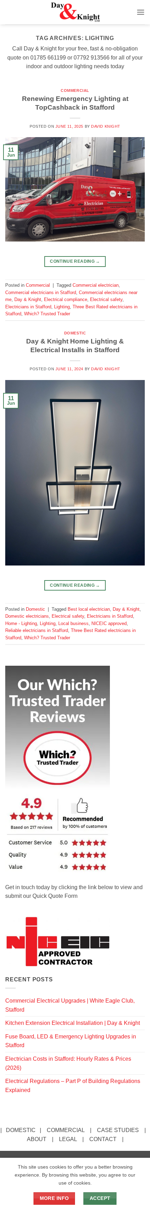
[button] (140, 12)
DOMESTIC (21, 1130)
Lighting (62, 306)
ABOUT (36, 1139)
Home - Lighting (21, 623)
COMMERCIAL (65, 1130)
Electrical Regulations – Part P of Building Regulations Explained (72, 1085)
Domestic (75, 333)
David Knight (105, 126)
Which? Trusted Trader (47, 313)
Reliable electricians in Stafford (36, 630)
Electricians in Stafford (28, 306)
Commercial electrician (96, 285)
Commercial (75, 90)
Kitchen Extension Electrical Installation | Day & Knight (72, 1023)
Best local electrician (89, 609)
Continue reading (75, 261)
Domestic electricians (27, 616)
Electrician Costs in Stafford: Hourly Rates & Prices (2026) (68, 1063)
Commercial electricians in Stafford (40, 292)
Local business (73, 623)
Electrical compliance (65, 299)
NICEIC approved (109, 623)
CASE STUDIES (118, 1130)
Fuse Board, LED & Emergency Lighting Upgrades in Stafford (70, 1041)
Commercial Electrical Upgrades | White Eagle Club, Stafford (70, 1005)
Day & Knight (27, 299)
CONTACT (103, 1139)
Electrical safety (106, 299)
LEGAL (68, 1139)
